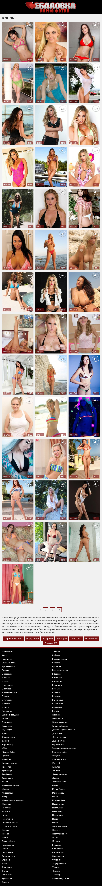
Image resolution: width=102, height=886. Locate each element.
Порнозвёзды (8, 841)
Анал (4, 655)
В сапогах (56, 696)
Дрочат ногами (59, 737)
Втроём (55, 711)
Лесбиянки (7, 774)
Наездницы (57, 811)
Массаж (5, 789)
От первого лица (9, 826)
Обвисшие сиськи (10, 822)
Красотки (6, 767)
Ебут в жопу (7, 744)
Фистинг (56, 871)
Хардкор (56, 875)
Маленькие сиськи (10, 785)
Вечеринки (57, 707)
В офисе (56, 692)
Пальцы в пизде (59, 826)
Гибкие (5, 718)
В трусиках (7, 700)
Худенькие (7, 878)
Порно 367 (76, 638)
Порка (55, 837)
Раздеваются (8, 845)
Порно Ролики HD (13, 638)
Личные (55, 778)
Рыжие (5, 848)
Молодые (6, 804)
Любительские (59, 782)
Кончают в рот (59, 759)
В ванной (6, 677)
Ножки (55, 819)
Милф (4, 796)
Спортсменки (58, 856)
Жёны (4, 748)
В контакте (57, 685)
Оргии (55, 822)
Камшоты (6, 759)
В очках (5, 696)
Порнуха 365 (32, 638)
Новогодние (7, 819)
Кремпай (56, 767)
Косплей (56, 763)
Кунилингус (7, 770)
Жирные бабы (8, 752)
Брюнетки (56, 666)
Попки (5, 837)
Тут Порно (62, 638)
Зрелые (5, 756)
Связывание (7, 852)
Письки (5, 834)
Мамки (55, 785)
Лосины (5, 782)
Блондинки (7, 659)
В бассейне (7, 674)
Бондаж (56, 663)
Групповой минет (60, 726)
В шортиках (57, 703)
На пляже (6, 808)
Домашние (57, 733)
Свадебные (57, 848)
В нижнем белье (9, 692)
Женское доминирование (64, 748)
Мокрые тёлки (58, 800)
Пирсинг (6, 830)
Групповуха (7, 730)
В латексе (6, 689)
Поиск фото (7, 651)
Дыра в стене (58, 741)
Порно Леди (91, 638)
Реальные (56, 845)
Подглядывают (59, 834)
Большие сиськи (59, 659)
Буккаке (5, 670)
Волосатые (7, 711)
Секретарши (57, 852)
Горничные (7, 726)
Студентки (57, 860)
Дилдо (5, 733)
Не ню (5, 815)
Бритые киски (8, 666)
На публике (57, 808)
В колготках (57, 681)
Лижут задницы (59, 774)
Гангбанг (56, 715)
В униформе (57, 700)
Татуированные (59, 863)
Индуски (56, 756)
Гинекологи (57, 718)
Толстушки (7, 867)
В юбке (5, 707)
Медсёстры (7, 793)
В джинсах (57, 677)
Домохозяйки (8, 737)
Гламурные (7, 722)
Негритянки (57, 815)
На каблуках (58, 804)
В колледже (7, 685)
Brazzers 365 (51, 643)
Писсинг (56, 830)
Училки (55, 867)
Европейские (58, 744)
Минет (55, 796)
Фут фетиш (7, 875)
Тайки (4, 863)
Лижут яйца (7, 778)
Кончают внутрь (9, 763)
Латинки (56, 770)
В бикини (56, 674)
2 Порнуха (48, 638)
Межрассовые (58, 793)
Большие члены (9, 663)
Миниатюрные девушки (13, 800)
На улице (6, 811)
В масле (56, 689)
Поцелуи (56, 841)
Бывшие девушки (60, 670)
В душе (5, 681)
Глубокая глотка (59, 722)
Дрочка (5, 741)
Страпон (6, 860)
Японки (5, 882)
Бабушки (56, 655)
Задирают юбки (59, 752)
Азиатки (56, 651)
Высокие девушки (10, 715)
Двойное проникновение (63, 730)
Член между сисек (60, 878)
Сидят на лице (8, 856)
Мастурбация (58, 789)
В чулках (6, 703)
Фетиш (5, 871)
